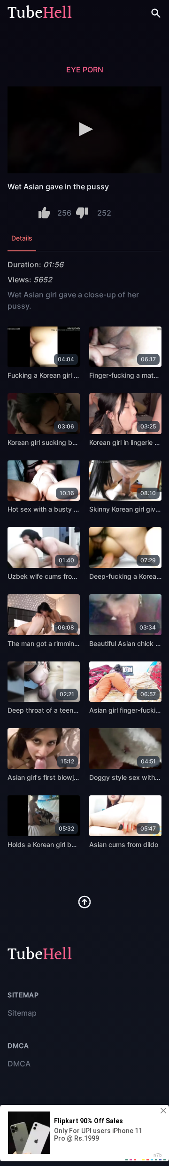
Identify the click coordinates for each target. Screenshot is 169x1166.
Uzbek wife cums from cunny (53, 576)
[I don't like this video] (82, 212)
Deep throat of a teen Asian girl (56, 710)
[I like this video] (44, 212)
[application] (84, 129)
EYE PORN (84, 69)
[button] (84, 129)
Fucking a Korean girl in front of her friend (71, 375)
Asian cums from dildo (123, 844)
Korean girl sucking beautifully (54, 442)
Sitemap (22, 1013)
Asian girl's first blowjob (45, 777)
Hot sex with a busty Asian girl (55, 509)
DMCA (19, 1063)
